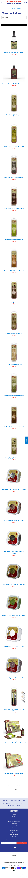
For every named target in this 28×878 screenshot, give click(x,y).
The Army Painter (16, 8)
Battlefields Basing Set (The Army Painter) (14, 742)
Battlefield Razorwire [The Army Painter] (14, 489)
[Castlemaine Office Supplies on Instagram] (15, 848)
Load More (14, 789)
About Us (14, 814)
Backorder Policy (14, 825)
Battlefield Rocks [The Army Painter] (14, 520)
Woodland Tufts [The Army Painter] (14, 395)
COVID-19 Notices (14, 836)
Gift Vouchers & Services (14, 821)
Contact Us (14, 819)
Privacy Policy (14, 832)
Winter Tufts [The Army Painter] (14, 333)
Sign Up (22, 843)
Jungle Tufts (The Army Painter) (14, 239)
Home (8, 8)
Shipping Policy (14, 823)
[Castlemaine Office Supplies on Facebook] (13, 848)
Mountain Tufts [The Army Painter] (14, 271)
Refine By (14, 25)
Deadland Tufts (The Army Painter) (14, 177)
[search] (24, 2)
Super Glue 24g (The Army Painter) (14, 52)
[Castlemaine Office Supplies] (14, 2)
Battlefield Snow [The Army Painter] (14, 647)
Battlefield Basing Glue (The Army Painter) (14, 84)
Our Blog (14, 816)
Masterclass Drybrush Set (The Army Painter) (14, 710)
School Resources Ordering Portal (14, 839)
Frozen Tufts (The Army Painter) (14, 364)
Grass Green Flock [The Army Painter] (14, 584)
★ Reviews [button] (26, 440)
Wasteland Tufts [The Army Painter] (14, 302)
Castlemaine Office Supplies (11, 859)
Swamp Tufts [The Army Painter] (14, 458)
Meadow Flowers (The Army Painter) (14, 146)
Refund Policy (14, 828)
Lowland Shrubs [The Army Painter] (14, 115)
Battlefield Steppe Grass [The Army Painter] (14, 552)
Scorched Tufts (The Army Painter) (14, 208)
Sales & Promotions (14, 830)
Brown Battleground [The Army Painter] (14, 678)
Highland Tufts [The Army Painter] (14, 427)
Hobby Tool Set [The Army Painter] (14, 773)
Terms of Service (14, 834)
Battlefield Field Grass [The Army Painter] (14, 615)
